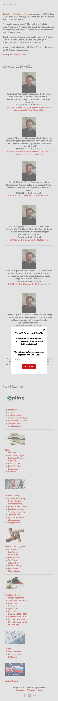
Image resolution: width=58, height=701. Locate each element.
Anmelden (29, 366)
